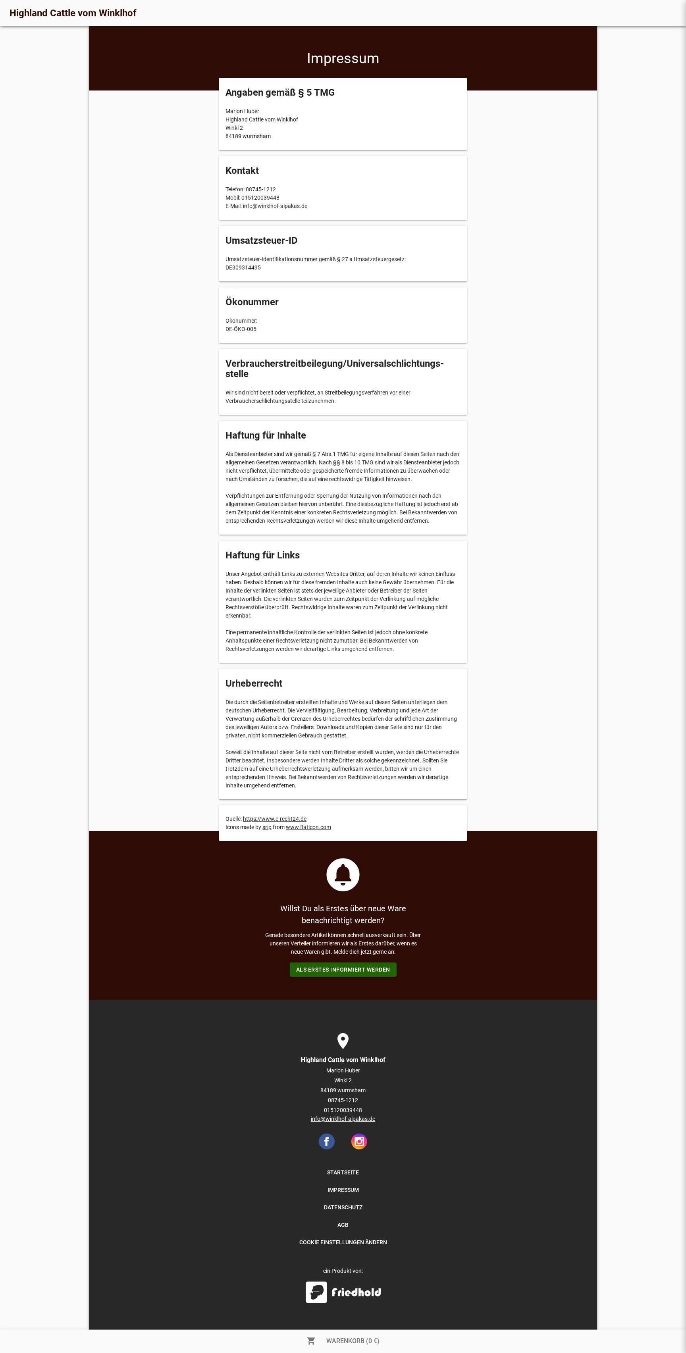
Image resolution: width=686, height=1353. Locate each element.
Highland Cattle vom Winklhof (73, 13)
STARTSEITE (343, 1172)
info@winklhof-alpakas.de (343, 1119)
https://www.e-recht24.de (274, 819)
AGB (343, 1225)
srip (267, 827)
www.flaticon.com (308, 827)
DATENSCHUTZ (343, 1207)
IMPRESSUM (343, 1190)
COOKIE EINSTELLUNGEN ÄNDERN (343, 1242)
